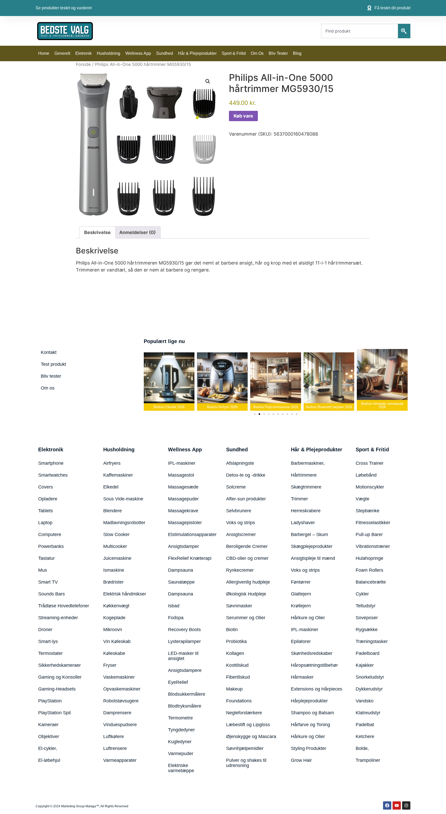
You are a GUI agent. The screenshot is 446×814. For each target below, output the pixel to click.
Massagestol (181, 475)
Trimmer (299, 498)
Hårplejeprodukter (309, 700)
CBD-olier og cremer (247, 558)
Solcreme (236, 487)
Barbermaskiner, (308, 463)
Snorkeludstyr (370, 677)
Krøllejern (301, 605)
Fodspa (176, 617)
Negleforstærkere (244, 712)
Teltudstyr (366, 605)
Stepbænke (367, 510)
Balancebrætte (371, 582)
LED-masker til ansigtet (183, 656)
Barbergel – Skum (309, 534)
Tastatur (46, 558)
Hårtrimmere (304, 475)
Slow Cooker (116, 534)
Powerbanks (51, 546)
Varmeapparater (120, 760)
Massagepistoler (185, 522)
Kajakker (365, 665)
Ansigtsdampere (185, 670)
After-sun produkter (246, 498)
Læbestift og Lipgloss (248, 724)
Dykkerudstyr (369, 689)
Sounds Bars (51, 593)
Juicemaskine (117, 558)
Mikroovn (112, 629)
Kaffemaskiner (118, 475)
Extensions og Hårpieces (316, 689)
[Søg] (404, 31)
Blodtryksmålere (184, 706)
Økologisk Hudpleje (246, 593)
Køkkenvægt (116, 605)
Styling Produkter (308, 748)
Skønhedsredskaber (311, 653)
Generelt (62, 53)
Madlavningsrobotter (124, 522)
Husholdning (108, 53)
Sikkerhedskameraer (59, 665)
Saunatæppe (181, 582)
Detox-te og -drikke (245, 475)
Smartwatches (53, 475)
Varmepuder (180, 753)
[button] (207, 81)
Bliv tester (278, 53)
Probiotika (236, 641)
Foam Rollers (369, 570)
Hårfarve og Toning (310, 724)
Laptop (45, 522)
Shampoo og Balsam (312, 712)
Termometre (180, 717)
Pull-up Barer (369, 534)
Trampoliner (368, 760)
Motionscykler (370, 487)
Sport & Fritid (234, 53)
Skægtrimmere (306, 487)
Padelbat (365, 724)
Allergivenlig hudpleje (248, 582)
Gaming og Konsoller (60, 677)
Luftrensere (115, 748)
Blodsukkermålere (186, 694)
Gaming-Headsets (57, 689)
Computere (49, 534)
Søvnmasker (239, 605)
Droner (45, 629)
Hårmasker (302, 677)
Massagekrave (183, 510)
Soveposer (367, 617)
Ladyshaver (303, 522)
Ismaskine (113, 570)
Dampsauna (180, 570)
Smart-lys (48, 641)
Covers (45, 487)
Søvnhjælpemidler (245, 748)
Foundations (239, 700)
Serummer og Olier (245, 617)
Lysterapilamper (184, 641)
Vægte (362, 498)
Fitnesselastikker (373, 522)
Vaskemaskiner (119, 677)
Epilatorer (301, 641)
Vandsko (364, 700)
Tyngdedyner (181, 729)
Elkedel (110, 487)
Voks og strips (240, 522)
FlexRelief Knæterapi (189, 558)
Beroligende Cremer (247, 546)
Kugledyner (180, 741)
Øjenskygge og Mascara (251, 736)
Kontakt (49, 352)
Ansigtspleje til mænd (313, 558)
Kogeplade (114, 617)
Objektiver (48, 736)
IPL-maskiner (181, 463)
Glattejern (301, 593)
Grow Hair (301, 760)
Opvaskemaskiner (121, 689)
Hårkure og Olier (308, 617)
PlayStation (50, 700)
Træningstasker (372, 641)
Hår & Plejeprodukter (197, 53)
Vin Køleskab (117, 641)
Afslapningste (240, 463)
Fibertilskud (238, 677)
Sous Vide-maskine (123, 498)
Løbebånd (366, 475)
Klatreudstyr (368, 712)
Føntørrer (300, 582)
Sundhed (164, 53)
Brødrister (113, 582)
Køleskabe (114, 653)
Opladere (47, 498)
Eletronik (83, 53)
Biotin (232, 629)
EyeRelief (178, 682)
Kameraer (48, 724)
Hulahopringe (369, 558)
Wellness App (138, 53)
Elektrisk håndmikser (124, 593)
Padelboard (367, 653)
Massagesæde (183, 487)
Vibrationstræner (373, 546)
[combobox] (359, 31)
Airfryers (112, 463)
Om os (257, 53)
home (43, 53)
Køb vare (243, 116)
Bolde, (362, 748)
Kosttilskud (237, 665)
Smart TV (48, 582)
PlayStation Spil (54, 712)
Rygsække (367, 629)
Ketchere (365, 736)
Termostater (50, 653)
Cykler (362, 593)
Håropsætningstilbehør (314, 665)
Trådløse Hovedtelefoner (63, 605)
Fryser (109, 665)
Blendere (112, 510)
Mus (42, 570)
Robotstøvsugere (121, 700)
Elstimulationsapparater (190, 534)
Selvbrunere (238, 510)
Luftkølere (113, 736)
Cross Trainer (370, 463)
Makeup (234, 689)
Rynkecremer (240, 570)
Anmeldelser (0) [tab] (137, 232)
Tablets (45, 510)
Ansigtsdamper (183, 546)
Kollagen (235, 653)
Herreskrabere (306, 510)
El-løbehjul (49, 760)
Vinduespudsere (120, 724)
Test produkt (53, 364)
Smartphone (50, 463)
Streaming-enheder (58, 617)
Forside (83, 64)
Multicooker (115, 546)
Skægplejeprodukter (311, 546)
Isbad (173, 605)
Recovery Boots (184, 629)
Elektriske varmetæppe (181, 768)
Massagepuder (183, 498)
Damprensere (117, 712)
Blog (297, 53)
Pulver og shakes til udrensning (246, 763)
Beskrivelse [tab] (97, 232)
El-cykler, (47, 748)
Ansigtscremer (241, 534)
